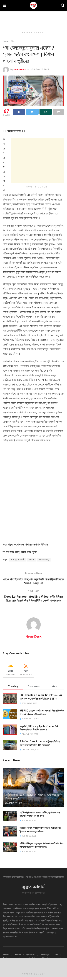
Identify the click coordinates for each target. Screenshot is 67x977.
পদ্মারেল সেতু (44, 559)
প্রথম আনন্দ (45, 954)
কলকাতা (18, 954)
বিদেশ (13, 41)
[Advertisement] (33, 18)
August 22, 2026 (14, 803)
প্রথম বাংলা (30, 954)
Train (32, 559)
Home (6, 41)
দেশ (56, 954)
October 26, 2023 (40, 69)
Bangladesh (18, 559)
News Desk (19, 69)
